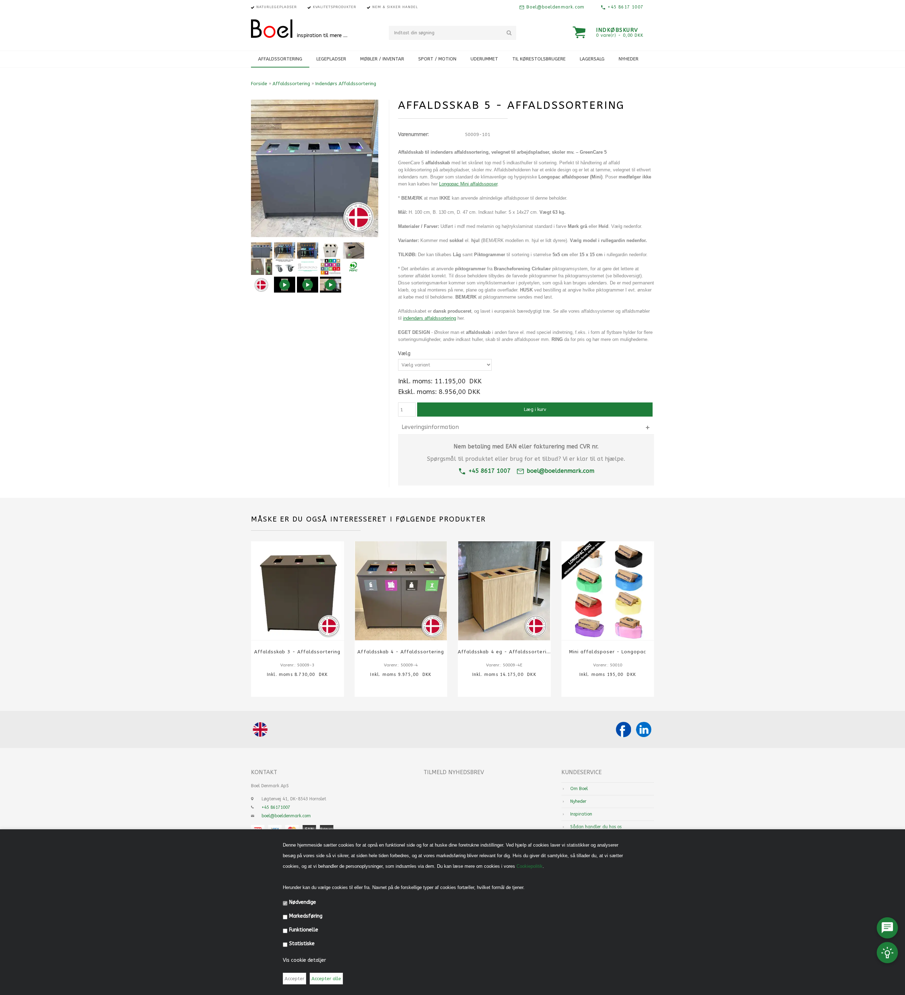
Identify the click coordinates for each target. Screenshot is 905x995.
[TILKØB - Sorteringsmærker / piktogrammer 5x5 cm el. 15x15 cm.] (330, 267)
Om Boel (579, 788)
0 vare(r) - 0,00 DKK (619, 35)
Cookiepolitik (529, 866)
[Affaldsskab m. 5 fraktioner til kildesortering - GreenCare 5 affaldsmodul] (261, 250)
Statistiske (302, 944)
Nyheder (628, 58)
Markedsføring (305, 916)
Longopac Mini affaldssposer (468, 184)
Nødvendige (302, 902)
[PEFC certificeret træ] (353, 267)
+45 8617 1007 (624, 7)
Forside (259, 83)
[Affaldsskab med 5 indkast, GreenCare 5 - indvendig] (284, 250)
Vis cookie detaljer (304, 960)
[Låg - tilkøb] (353, 250)
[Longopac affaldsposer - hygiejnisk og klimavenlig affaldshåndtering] (307, 267)
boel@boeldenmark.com (560, 470)
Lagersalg (592, 58)
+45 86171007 (276, 807)
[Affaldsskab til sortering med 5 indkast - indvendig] (307, 250)
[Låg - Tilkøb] (261, 267)
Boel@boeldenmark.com (554, 7)
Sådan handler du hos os (595, 826)
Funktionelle (303, 930)
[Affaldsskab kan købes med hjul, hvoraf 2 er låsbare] (284, 267)
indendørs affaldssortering (429, 318)
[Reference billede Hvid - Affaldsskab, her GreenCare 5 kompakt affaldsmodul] (330, 250)
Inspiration (581, 814)
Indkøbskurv (617, 30)
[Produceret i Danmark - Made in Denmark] (261, 285)
